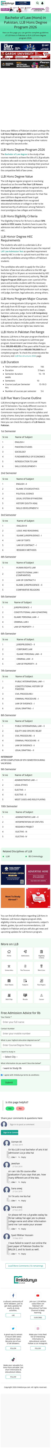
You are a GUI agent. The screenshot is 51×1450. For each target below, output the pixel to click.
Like (13, 1315)
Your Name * (6, 1017)
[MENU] (48, 3)
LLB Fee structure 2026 (25, 356)
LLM (8, 856)
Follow (13, 1348)
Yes (10, 1108)
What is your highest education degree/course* (20, 1040)
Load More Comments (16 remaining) (25, 1265)
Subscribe (38, 1317)
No (20, 1108)
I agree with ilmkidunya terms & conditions (21, 1075)
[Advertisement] (25, 96)
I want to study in (8, 1052)
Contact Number (8, 1029)
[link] (22, 3)
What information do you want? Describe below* (21, 1063)
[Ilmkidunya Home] (7, 3)
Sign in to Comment (10, 1132)
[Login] (42, 3)
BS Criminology (36, 856)
